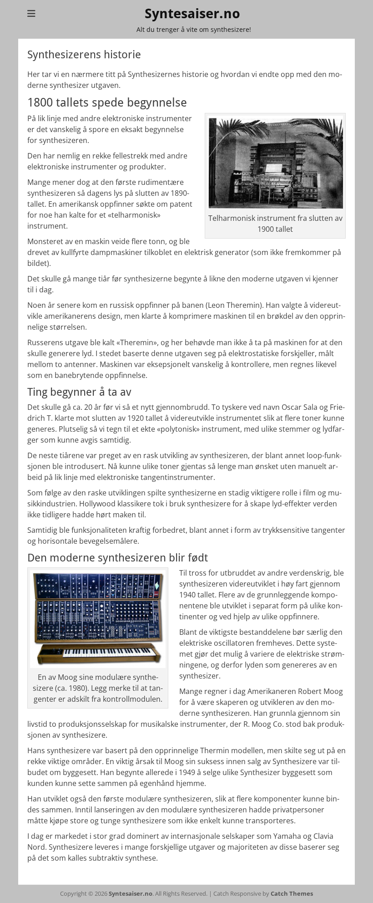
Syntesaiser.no (192, 13)
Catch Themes (292, 893)
